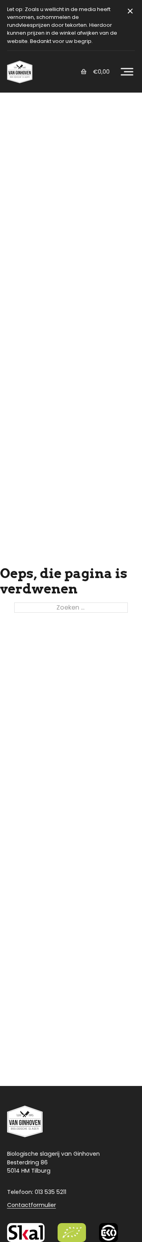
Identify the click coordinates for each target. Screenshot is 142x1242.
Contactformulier (31, 1205)
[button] (127, 71)
